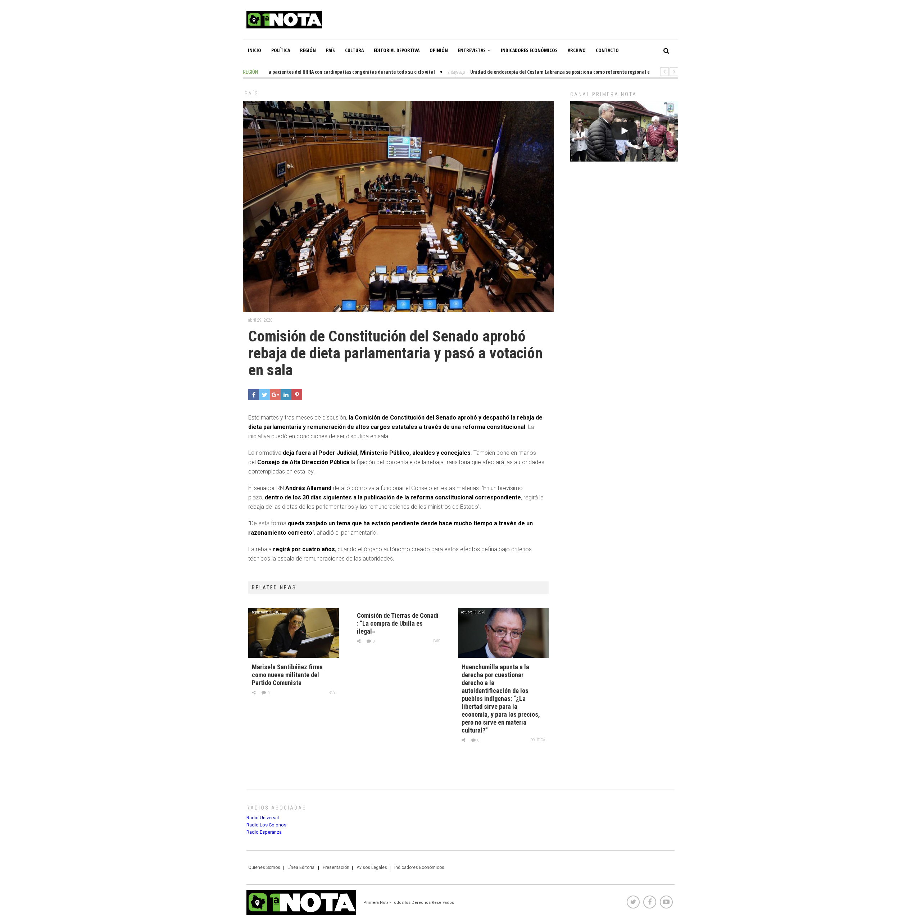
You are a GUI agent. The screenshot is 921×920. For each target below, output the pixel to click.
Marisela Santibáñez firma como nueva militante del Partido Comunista (287, 674)
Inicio (254, 50)
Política (280, 50)
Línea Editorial (301, 867)
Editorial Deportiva (396, 50)
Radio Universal (262, 817)
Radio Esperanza (264, 832)
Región (308, 50)
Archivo (577, 50)
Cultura (354, 50)
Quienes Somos (264, 867)
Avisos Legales (372, 867)
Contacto (607, 50)
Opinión (439, 50)
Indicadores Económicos (529, 50)
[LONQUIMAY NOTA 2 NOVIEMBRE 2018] (624, 131)
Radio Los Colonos (266, 825)
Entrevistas (472, 50)
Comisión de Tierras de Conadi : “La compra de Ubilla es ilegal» (398, 623)
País (330, 50)
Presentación (336, 867)
